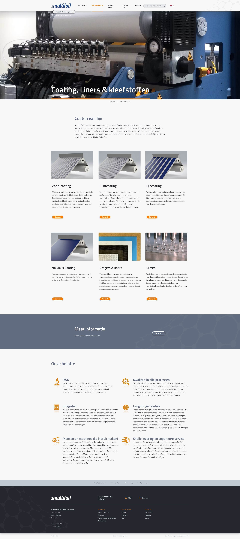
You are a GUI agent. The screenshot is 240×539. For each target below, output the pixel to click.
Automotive (101, 515)
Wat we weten (110, 5)
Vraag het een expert (63, 11)
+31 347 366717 (58, 523)
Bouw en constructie (103, 512)
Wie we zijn (125, 5)
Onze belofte (125, 102)
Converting (124, 515)
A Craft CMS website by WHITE (120, 536)
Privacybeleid (168, 536)
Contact (138, 5)
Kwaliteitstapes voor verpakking (107, 518)
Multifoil (57, 536)
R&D (123, 518)
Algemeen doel (102, 521)
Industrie (81, 5)
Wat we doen (96, 5)
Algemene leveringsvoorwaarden (181, 536)
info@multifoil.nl (56, 526)
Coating (113, 102)
